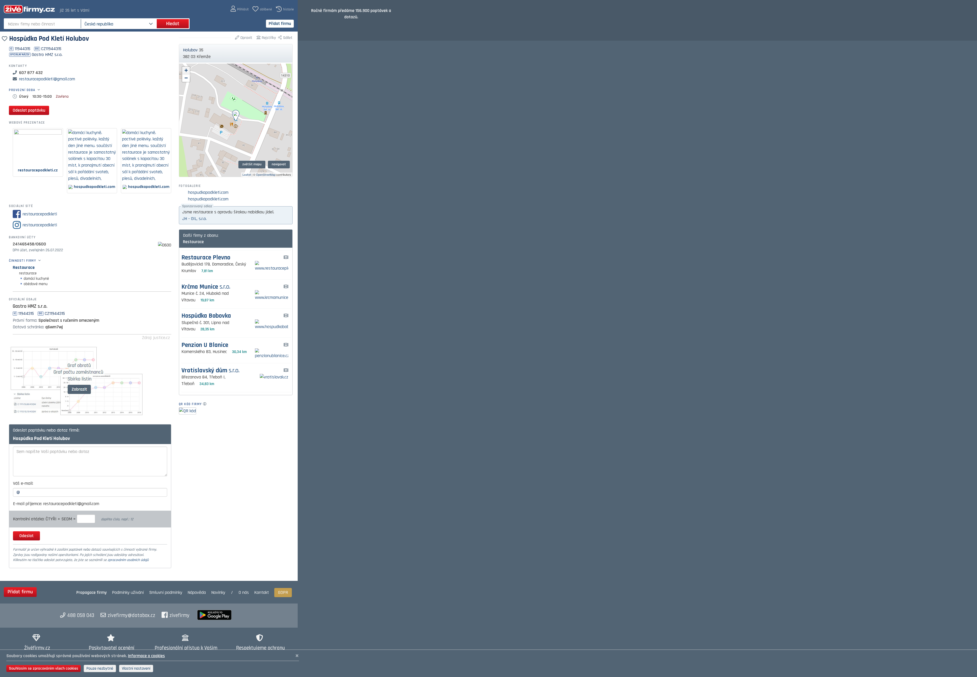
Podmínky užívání (128, 592)
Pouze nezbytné (100, 668)
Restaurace (24, 267)
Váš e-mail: (23, 483)
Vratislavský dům (210, 370)
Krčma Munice (205, 287)
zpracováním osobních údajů (128, 560)
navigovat (279, 164)
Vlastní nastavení (136, 668)
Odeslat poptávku (29, 110)
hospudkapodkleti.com (208, 192)
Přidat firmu (280, 23)
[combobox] (43, 23)
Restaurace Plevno (205, 258)
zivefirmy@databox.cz (131, 615)
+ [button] (186, 70)
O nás (244, 592)
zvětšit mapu (252, 164)
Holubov (190, 50)
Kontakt (261, 592)
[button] (240, 9)
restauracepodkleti (40, 214)
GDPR (283, 592)
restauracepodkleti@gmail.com (47, 79)
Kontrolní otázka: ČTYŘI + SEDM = (45, 519)
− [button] (186, 78)
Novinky (218, 592)
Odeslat (26, 536)
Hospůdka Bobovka (206, 316)
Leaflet (246, 174)
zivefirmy (179, 615)
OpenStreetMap (266, 174)
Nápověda (197, 592)
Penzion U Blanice (204, 345)
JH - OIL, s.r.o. (194, 219)
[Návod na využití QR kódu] (206, 404)
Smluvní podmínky (165, 592)
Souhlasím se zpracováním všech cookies (43, 668)
